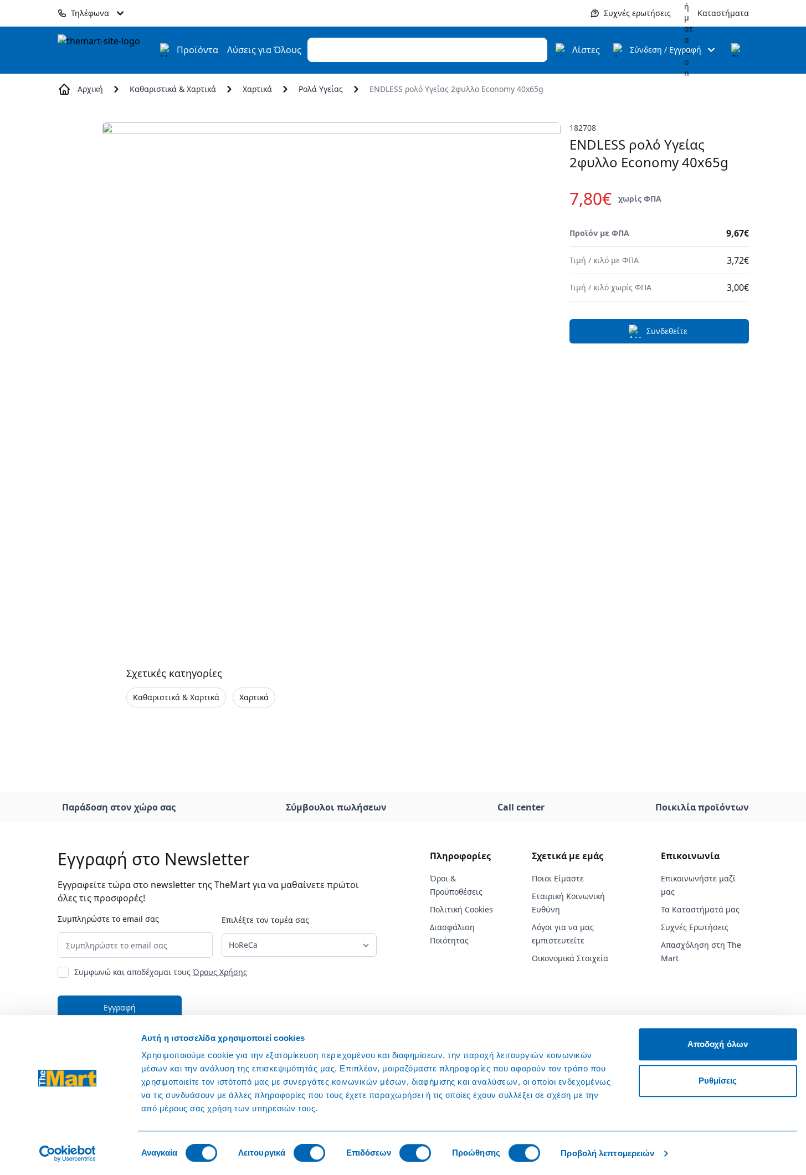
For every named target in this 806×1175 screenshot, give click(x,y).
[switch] (309, 1153)
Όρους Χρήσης (220, 972)
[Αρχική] (105, 49)
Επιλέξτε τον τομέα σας (265, 920)
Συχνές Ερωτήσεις (694, 927)
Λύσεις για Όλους (264, 50)
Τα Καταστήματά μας (700, 909)
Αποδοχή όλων (717, 1044)
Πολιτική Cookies (461, 909)
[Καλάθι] (738, 50)
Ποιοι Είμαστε (558, 878)
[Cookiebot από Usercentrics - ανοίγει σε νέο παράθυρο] (67, 1153)
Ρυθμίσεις (718, 1080)
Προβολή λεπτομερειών (607, 1153)
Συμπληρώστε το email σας (108, 919)
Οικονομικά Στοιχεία (570, 958)
